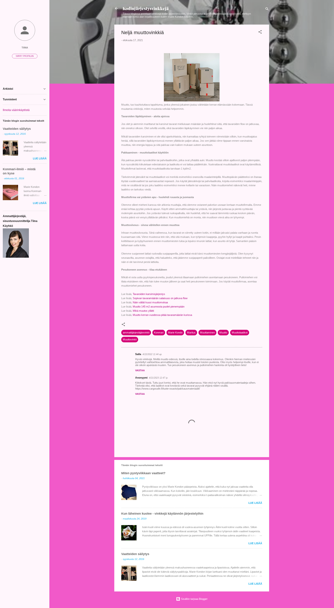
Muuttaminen (207, 332)
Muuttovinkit (130, 339)
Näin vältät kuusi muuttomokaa (150, 302)
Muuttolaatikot (240, 332)
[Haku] (267, 9)
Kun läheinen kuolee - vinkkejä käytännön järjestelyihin (162, 513)
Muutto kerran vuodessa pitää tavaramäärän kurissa (162, 314)
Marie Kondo (175, 332)
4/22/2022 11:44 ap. (152, 354)
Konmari (159, 332)
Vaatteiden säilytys (135, 554)
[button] (260, 32)
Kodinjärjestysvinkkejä (146, 8)
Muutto (223, 332)
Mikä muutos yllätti (143, 310)
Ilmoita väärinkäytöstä (16, 110)
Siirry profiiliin (25, 56)
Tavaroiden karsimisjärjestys (149, 294)
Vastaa (140, 370)
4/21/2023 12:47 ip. (158, 377)
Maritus (191, 332)
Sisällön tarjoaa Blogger (194, 598)
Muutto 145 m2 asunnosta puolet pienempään (158, 306)
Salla (138, 354)
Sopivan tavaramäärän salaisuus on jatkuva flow (160, 298)
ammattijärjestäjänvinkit (136, 332)
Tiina (25, 47)
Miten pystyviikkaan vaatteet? (143, 473)
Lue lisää (255, 502)
